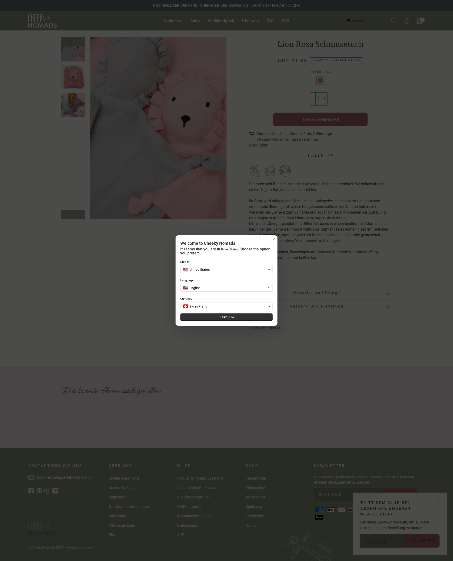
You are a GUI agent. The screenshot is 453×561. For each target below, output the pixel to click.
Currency (186, 298)
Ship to (184, 262)
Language (186, 280)
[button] (226, 269)
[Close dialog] (274, 238)
